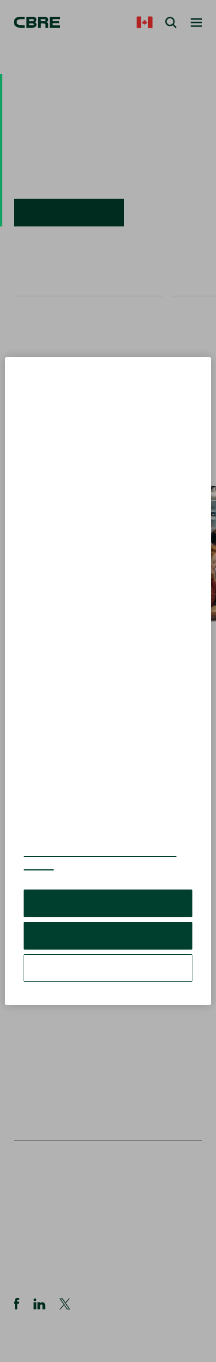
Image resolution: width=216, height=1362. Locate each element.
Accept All (108, 903)
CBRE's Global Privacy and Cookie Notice (100, 857)
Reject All (108, 935)
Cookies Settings (108, 967)
